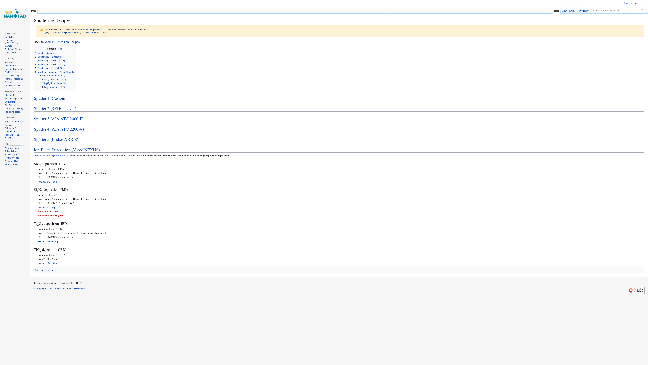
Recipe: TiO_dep (47, 263)
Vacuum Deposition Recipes (62, 42)
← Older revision (57, 32)
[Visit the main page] (14, 13)
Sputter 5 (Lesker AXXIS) (56, 139)
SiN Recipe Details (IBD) (51, 215)
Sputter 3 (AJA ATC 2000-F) (59, 118)
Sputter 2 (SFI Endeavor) (55, 108)
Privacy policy (39, 288)
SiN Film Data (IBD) (48, 211)
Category (40, 270)
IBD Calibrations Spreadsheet (49, 155)
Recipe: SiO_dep (47, 181)
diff (47, 32)
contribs (98, 29)
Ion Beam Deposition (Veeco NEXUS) (67, 149)
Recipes (51, 270)
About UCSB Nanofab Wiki (60, 288)
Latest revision (73, 32)
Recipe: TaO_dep (48, 241)
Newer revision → (94, 32)
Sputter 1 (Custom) (50, 98)
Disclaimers (79, 288)
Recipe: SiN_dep (47, 207)
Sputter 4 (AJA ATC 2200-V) (59, 129)
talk (91, 29)
